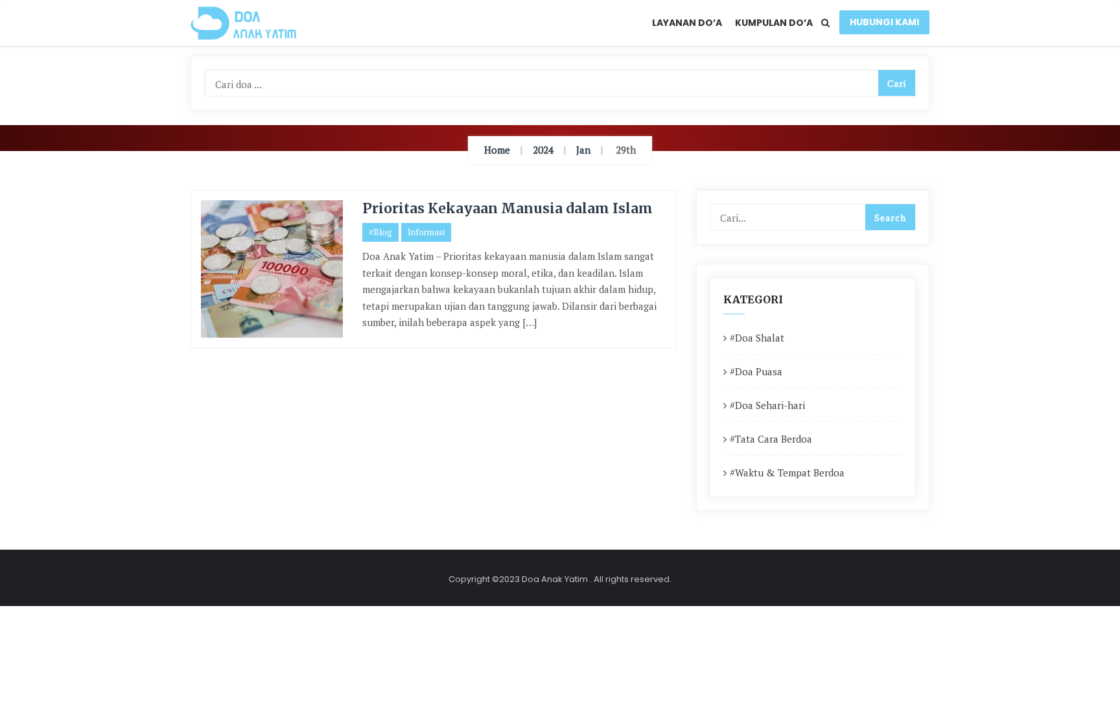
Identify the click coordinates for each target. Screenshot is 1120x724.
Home (497, 149)
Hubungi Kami (884, 22)
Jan (583, 149)
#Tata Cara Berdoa (771, 438)
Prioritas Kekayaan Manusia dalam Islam (507, 208)
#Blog (380, 232)
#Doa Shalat (757, 337)
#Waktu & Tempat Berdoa (787, 472)
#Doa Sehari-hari (767, 405)
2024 (543, 149)
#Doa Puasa (756, 371)
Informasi (426, 232)
